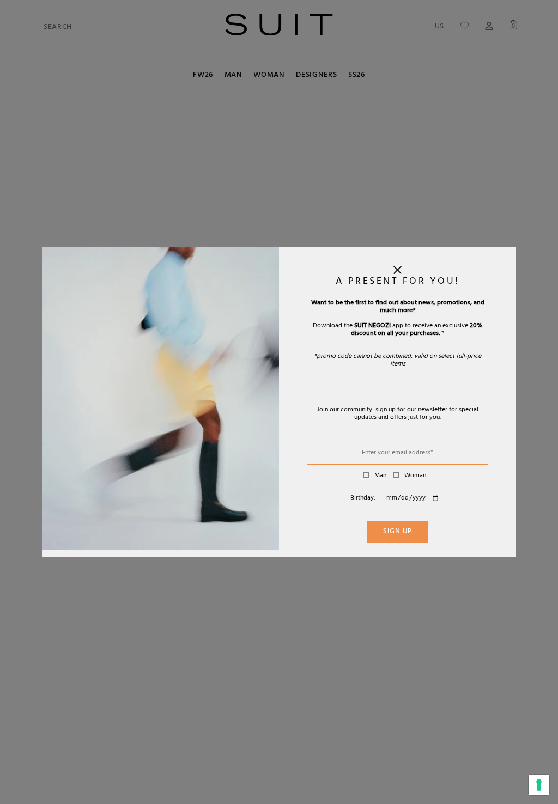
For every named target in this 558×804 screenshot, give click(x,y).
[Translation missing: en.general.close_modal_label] (397, 272)
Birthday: (362, 498)
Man (380, 476)
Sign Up (397, 532)
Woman (415, 476)
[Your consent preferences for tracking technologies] (539, 785)
